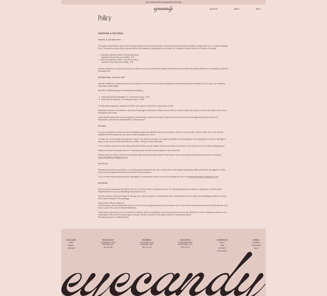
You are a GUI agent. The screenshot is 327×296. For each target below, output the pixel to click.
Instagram (256, 245)
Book (258, 9)
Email (256, 248)
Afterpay (222, 248)
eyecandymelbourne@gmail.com (113, 157)
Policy (222, 242)
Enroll (71, 245)
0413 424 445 (108, 247)
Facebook (256, 242)
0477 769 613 (185, 247)
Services (213, 9)
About (237, 9)
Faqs (222, 245)
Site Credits (222, 251)
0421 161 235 (147, 247)
